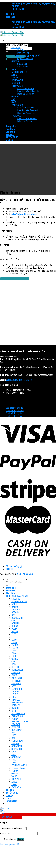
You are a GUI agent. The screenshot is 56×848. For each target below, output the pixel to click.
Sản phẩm (10, 131)
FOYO (14, 653)
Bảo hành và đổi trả (14, 407)
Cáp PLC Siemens (25, 58)
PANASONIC (17, 105)
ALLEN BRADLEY (19, 72)
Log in (20, 839)
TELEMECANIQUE (19, 765)
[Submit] (7, 51)
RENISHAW (16, 730)
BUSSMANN (17, 618)
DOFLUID (15, 623)
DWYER (14, 631)
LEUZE (14, 694)
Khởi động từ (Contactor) (28, 55)
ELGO (13, 637)
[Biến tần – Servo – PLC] (12, 34)
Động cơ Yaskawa (25, 121)
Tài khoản (10, 17)
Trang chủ (11, 126)
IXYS (13, 686)
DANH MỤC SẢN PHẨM (17, 596)
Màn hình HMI (23, 53)
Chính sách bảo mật (14, 416)
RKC (13, 99)
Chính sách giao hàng (15, 410)
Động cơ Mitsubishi (25, 94)
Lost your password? (9, 844)
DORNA (14, 626)
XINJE (14, 781)
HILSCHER (16, 667)
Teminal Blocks (18, 768)
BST (13, 615)
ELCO (13, 634)
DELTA (14, 628)
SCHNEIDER (16, 746)
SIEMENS (15, 47)
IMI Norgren (16, 678)
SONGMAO (16, 757)
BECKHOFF (16, 609)
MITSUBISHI (17, 85)
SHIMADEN (16, 749)
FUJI (13, 656)
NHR (13, 710)
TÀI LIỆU (10, 14)
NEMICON (15, 705)
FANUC (14, 645)
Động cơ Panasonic (26, 113)
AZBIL (14, 74)
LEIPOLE (15, 691)
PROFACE (15, 724)
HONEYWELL (17, 80)
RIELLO (14, 732)
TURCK (14, 770)
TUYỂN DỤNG (12, 137)
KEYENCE (15, 83)
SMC (13, 102)
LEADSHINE (16, 689)
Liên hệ (9, 140)
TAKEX (14, 762)
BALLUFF (15, 607)
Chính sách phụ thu (14, 413)
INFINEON (16, 680)
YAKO (14, 784)
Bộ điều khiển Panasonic (28, 110)
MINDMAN (16, 699)
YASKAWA (16, 115)
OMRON (15, 96)
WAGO (14, 776)
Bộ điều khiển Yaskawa (27, 118)
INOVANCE (16, 683)
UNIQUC (15, 773)
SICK (13, 69)
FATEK (14, 642)
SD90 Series (22, 66)
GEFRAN (15, 658)
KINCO (14, 675)
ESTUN (14, 639)
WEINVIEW (16, 779)
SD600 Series (23, 64)
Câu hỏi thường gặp (14, 566)
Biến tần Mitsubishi (25, 88)
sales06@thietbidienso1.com (24, 214)
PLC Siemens (23, 50)
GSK (13, 661)
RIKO (13, 735)
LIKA (13, 697)
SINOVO (15, 61)
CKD (13, 620)
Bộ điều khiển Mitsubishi (28, 91)
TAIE (13, 760)
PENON (14, 719)
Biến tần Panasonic (25, 107)
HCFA (14, 664)
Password (5, 833)
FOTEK (14, 650)
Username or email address (13, 828)
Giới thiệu (10, 129)
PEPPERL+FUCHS (19, 721)
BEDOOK (15, 612)
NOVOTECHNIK (18, 713)
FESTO (14, 77)
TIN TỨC (10, 134)
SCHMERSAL (17, 740)
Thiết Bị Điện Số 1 (26, 574)
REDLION (15, 727)
